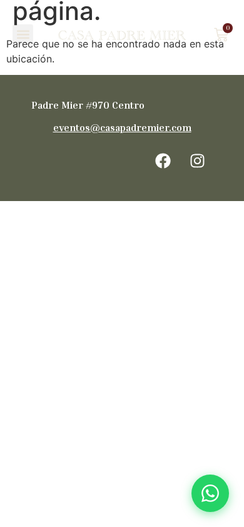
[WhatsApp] (210, 493)
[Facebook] (162, 160)
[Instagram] (197, 160)
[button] (23, 34)
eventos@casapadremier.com (122, 127)
